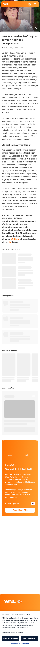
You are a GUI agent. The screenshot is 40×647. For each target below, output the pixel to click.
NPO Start (15, 239)
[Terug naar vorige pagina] (4, 28)
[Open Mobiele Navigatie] (35, 4)
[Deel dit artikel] (36, 28)
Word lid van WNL (20, 510)
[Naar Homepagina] (6, 4)
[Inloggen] (29, 4)
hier (10, 242)
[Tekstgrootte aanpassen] (31, 28)
